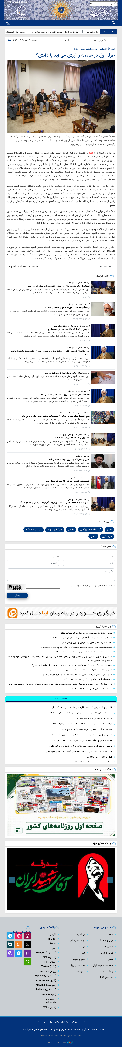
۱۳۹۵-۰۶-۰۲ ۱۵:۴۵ (80, 492)
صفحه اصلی (110, 40)
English (52, 939)
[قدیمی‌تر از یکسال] (103, 287)
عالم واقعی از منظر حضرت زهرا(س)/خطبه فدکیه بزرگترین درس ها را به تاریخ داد (56, 416)
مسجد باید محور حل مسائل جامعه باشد (94, 718)
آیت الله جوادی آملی (90, 530)
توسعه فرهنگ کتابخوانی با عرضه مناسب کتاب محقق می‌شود (85, 729)
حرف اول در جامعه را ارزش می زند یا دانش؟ (75, 55)
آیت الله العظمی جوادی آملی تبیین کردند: (94, 49)
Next (12, 880)
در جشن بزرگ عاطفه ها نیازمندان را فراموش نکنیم (69, 329)
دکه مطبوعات (103, 769)
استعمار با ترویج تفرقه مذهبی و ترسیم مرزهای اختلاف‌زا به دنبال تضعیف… (80, 740)
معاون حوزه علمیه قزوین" (80, 477)
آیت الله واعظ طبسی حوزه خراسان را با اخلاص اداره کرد (67, 307)
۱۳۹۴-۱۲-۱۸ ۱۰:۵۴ (80, 384)
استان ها (108, 947)
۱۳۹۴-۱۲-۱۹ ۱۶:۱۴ (81, 449)
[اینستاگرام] (27, 935)
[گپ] (10, 953)
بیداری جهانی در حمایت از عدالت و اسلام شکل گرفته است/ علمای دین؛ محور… (78, 751)
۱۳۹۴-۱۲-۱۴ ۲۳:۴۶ (80, 319)
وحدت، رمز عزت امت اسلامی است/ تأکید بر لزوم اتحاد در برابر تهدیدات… (80, 745)
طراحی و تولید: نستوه (57, 1042)
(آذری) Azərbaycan (46, 980)
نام (113, 557)
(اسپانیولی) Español (45, 976)
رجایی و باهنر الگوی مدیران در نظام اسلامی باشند (69, 459)
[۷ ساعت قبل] (61, 805)
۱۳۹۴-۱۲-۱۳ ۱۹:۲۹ (81, 297)
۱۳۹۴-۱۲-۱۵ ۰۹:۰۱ (81, 340)
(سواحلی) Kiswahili (46, 985)
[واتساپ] (27, 961)
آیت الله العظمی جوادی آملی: (78, 282)
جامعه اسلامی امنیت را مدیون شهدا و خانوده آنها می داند (65, 394)
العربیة (53, 943)
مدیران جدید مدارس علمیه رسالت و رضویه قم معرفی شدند (86, 633)
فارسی (53, 934)
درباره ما (81, 971)
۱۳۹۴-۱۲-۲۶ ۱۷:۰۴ (80, 514)
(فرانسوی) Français (46, 953)
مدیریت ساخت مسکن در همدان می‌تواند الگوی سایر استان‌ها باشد (83, 651)
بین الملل (81, 947)
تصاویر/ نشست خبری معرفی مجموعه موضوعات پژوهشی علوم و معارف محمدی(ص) (75, 647)
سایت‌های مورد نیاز (103, 965)
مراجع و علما (98, 40)
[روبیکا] (27, 953)
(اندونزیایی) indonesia (50, 1001)
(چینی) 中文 (49, 1007)
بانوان (83, 953)
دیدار (109, 530)
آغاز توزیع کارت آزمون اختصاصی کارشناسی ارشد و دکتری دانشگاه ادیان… (81, 707)
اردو (54, 948)
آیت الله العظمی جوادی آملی (79, 499)
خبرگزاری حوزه (54, 530)
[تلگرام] (10, 935)
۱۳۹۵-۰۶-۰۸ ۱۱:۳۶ (80, 471)
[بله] (10, 944)
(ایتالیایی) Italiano (46, 990)
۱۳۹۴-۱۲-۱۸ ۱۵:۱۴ (80, 406)
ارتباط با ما (107, 971)
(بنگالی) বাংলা (49, 962)
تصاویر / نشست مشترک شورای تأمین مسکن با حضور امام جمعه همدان (81, 669)
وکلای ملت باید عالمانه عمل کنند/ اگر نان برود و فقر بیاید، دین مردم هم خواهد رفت (54, 502)
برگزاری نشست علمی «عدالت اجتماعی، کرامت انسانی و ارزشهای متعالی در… (79, 723)
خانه (111, 934)
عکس (110, 959)
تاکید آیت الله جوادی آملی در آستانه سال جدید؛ (71, 326)
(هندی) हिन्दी (49, 957)
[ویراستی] (18, 953)
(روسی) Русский (47, 971)
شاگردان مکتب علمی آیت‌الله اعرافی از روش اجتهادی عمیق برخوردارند (82, 637)
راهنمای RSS (106, 978)
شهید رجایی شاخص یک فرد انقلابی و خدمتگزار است (68, 481)
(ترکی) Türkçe (48, 967)
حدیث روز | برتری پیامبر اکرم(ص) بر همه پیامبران (69, 32)
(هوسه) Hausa (48, 994)
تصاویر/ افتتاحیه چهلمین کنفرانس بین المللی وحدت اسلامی (86, 679)
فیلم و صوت (79, 959)
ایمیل (56, 557)
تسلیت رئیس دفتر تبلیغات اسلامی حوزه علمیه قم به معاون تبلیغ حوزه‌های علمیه (77, 674)
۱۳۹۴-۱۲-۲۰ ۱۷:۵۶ (80, 427)
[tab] (61, 699)
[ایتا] (18, 944)
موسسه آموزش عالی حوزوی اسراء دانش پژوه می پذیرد (67, 372)
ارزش (93, 536)
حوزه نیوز (107, 536)
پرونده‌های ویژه (101, 843)
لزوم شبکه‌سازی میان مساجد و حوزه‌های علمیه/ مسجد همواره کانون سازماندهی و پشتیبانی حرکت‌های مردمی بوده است (60, 684)
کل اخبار (81, 934)
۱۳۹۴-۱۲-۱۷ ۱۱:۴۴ (80, 366)
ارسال (17, 595)
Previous (110, 880)
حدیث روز (108, 32)
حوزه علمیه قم (78, 940)
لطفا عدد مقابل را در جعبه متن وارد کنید (92, 586)
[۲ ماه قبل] (61, 879)
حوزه (91, 153)
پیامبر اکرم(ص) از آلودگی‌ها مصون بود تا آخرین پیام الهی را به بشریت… (81, 734)
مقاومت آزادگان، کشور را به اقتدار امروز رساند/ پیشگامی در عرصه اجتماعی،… (79, 712)
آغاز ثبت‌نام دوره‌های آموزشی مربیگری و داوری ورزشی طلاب (86, 642)
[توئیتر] (27, 944)
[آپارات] (18, 935)
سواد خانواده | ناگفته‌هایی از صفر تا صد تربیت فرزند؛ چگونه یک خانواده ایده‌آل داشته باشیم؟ (72, 665)
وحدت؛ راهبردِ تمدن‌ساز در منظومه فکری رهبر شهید (90, 688)
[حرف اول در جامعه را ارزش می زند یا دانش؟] (61, 96)
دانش (71, 530)
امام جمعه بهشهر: (82, 456)
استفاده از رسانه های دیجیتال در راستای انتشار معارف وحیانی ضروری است (58, 286)
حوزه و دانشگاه (33, 530)
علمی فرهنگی (106, 953)
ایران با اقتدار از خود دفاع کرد (99, 756)
